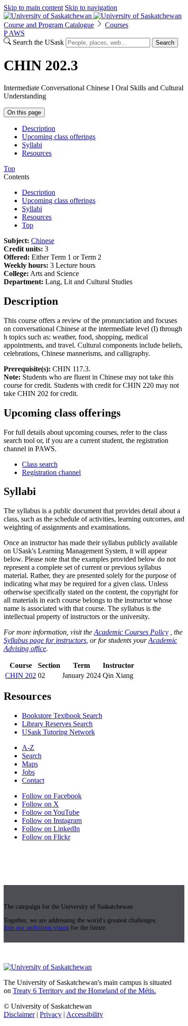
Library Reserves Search (57, 724)
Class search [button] (39, 464)
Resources (37, 153)
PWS (14, 33)
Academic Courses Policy (131, 632)
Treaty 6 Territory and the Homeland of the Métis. (84, 991)
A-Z (28, 747)
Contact (33, 780)
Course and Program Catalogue (49, 25)
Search (165, 42)
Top (27, 225)
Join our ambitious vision (36, 927)
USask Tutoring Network (58, 732)
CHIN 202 (20, 675)
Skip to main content (33, 7)
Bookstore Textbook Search (62, 715)
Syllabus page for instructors (45, 640)
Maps (30, 764)
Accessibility (84, 1014)
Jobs (28, 772)
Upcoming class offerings (58, 137)
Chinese (42, 241)
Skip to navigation (91, 7)
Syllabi (32, 145)
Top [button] (9, 168)
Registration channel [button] (51, 472)
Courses (116, 25)
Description (38, 128)
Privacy (51, 1014)
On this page (24, 112)
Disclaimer (19, 1014)
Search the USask (38, 42)
